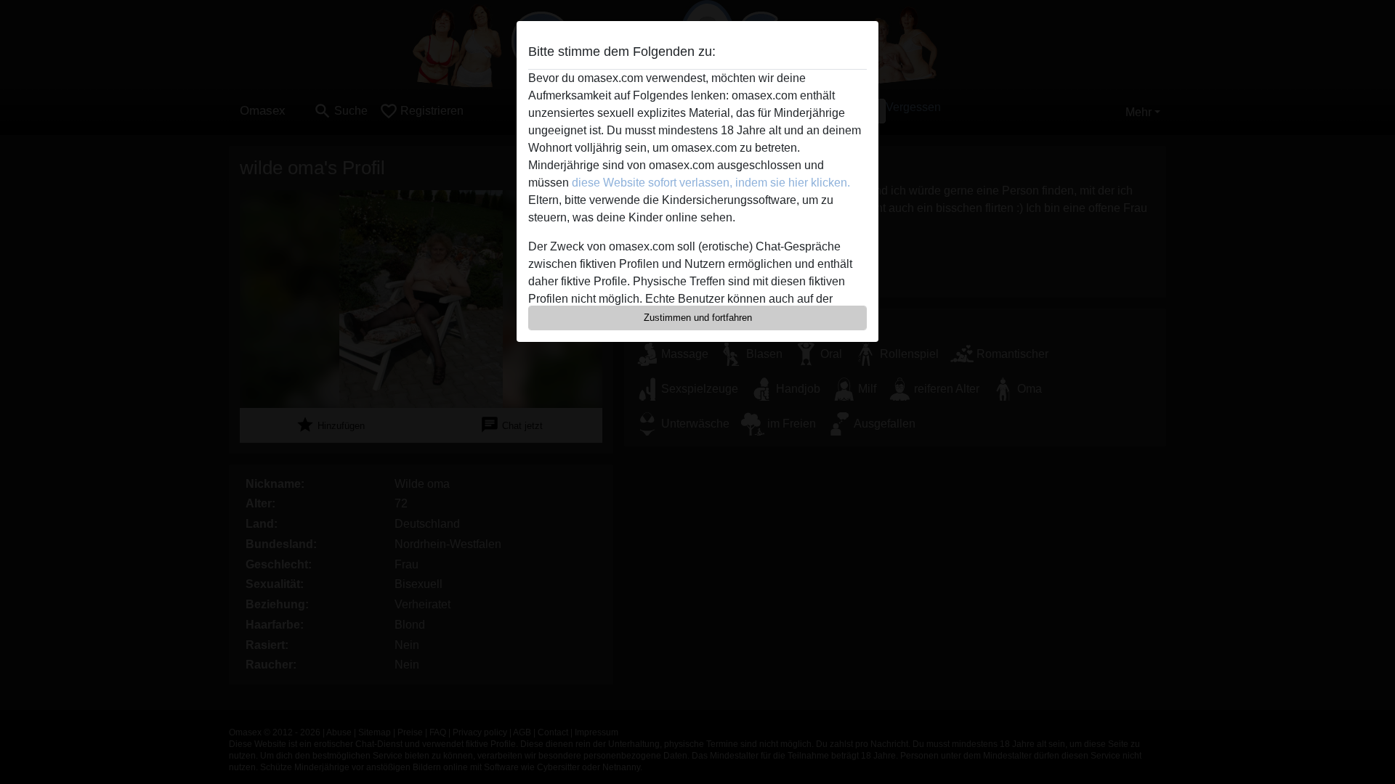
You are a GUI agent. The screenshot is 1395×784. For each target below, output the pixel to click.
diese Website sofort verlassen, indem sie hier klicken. (711, 182)
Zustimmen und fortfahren (698, 317)
